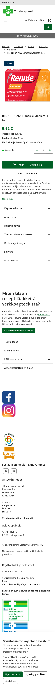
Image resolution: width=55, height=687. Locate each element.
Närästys (43, 46)
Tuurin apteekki (24, 11)
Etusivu (5, 46)
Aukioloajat (6, 2)
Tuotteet (18, 46)
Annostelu (10, 217)
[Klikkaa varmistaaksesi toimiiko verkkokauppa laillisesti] (27, 621)
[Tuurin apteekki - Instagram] (27, 410)
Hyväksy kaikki (12, 674)
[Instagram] (14, 471)
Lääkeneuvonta (13, 359)
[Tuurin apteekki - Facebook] (27, 397)
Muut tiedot (11, 260)
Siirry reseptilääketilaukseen (18, 330)
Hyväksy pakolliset (35, 674)
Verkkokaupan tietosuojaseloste (18, 577)
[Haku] (48, 27)
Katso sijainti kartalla (14, 486)
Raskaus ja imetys (14, 243)
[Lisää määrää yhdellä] (49, 150)
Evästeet (6, 581)
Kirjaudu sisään (36, 20)
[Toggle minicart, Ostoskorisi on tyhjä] (49, 20)
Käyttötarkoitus (13, 208)
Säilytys (8, 251)
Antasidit (11, 49)
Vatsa (31, 46)
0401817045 (11, 532)
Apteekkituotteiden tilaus (18, 367)
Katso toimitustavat (28, 173)
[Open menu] (5, 20)
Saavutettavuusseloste (13, 571)
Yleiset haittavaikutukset (18, 234)
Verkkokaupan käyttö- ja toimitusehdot (21, 584)
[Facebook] (6, 471)
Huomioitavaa (12, 225)
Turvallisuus (11, 341)
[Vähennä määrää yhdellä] (37, 150)
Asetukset (10, 681)
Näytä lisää (7, 199)
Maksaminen (11, 350)
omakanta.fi (44, 314)
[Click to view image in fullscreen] (27, 85)
